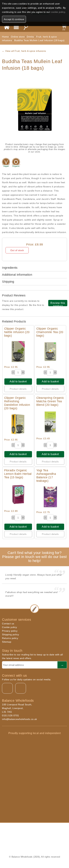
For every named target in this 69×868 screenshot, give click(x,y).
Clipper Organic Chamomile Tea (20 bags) (49, 332)
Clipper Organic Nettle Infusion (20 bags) (17, 332)
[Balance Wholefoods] (7, 27)
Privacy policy (9, 631)
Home (5, 36)
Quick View (18, 351)
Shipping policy (10, 634)
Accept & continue (14, 19)
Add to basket (18, 381)
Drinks (30, 36)
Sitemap (6, 641)
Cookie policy (9, 627)
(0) (63, 29)
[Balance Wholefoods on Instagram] (20, 688)
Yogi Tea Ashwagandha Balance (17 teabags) (46, 475)
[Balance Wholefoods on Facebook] (7, 688)
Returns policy (10, 638)
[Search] (26, 27)
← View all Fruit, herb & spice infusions (24, 51)
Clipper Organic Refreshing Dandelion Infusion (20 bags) (17, 403)
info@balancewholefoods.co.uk (19, 719)
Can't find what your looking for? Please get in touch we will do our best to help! (34, 557)
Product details (18, 389)
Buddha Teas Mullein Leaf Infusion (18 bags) (39, 40)
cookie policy (58, 12)
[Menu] (16, 27)
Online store (18, 36)
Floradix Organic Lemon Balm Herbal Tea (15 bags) (18, 474)
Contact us (8, 623)
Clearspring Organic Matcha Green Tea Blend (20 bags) (50, 401)
